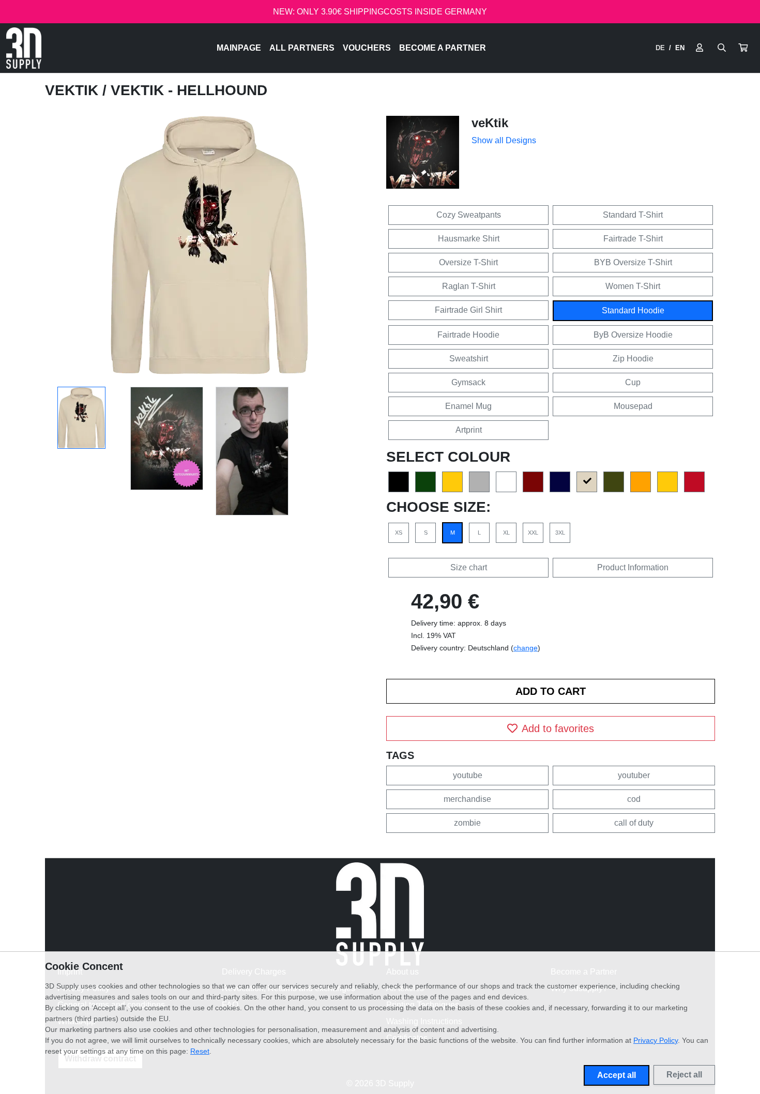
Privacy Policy (655, 1040)
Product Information (632, 567)
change (525, 648)
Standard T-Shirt (633, 214)
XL (506, 532)
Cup (633, 382)
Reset (199, 1051)
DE (660, 48)
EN (680, 48)
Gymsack (468, 382)
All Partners (302, 47)
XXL (533, 532)
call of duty (633, 822)
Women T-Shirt (632, 286)
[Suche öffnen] (721, 48)
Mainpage (239, 47)
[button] (743, 48)
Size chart (468, 567)
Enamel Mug (468, 406)
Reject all (684, 1074)
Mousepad (633, 406)
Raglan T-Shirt (468, 286)
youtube (467, 775)
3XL (560, 532)
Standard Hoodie (633, 310)
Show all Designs (504, 140)
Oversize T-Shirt (468, 262)
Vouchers (367, 47)
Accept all (616, 1075)
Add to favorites (558, 728)
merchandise (467, 799)
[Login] (699, 48)
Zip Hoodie (633, 358)
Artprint (468, 430)
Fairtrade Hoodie (468, 334)
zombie (467, 822)
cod (634, 799)
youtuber (634, 775)
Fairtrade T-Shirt (633, 238)
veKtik (73, 90)
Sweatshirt (468, 358)
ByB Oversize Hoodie (633, 334)
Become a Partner (442, 47)
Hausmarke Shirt (468, 238)
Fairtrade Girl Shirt (468, 310)
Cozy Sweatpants (468, 214)
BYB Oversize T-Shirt (633, 262)
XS (398, 532)
